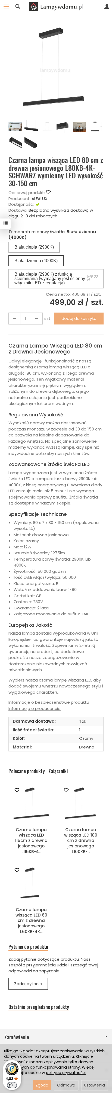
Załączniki (58, 771)
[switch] (12, 1085)
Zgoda (42, 1085)
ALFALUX (39, 198)
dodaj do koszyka (79, 318)
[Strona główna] (56, 6)
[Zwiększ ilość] (14, 318)
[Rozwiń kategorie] (6, 6)
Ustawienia (94, 1085)
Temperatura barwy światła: (52, 234)
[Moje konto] (107, 6)
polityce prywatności (66, 1072)
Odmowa (66, 1085)
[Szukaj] (18, 6)
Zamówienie (16, 1037)
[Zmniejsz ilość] (37, 318)
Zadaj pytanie (28, 983)
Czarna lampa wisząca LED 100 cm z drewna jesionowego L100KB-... (80, 840)
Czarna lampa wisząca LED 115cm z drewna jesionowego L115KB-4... (31, 840)
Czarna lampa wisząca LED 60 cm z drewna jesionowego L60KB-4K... (31, 920)
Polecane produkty (26, 771)
